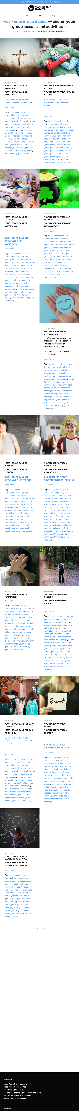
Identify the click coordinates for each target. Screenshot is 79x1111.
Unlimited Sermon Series (14, 1090)
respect (60, 778)
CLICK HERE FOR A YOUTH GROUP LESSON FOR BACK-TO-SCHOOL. (19, 741)
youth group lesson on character (58, 525)
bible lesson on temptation (22, 608)
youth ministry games (22, 151)
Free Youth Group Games (25, 21)
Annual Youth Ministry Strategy (17, 1096)
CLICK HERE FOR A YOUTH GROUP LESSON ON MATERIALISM (16, 241)
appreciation (54, 364)
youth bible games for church (57, 145)
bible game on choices (60, 619)
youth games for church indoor (57, 148)
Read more (9, 107)
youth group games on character (58, 522)
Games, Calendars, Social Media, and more (22, 1093)
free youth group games (21, 617)
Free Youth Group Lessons (15, 1084)
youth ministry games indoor (17, 154)
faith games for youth (59, 631)
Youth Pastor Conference (15, 1099)
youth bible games (65, 142)
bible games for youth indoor (56, 622)
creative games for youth (55, 373)
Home (16, 31)
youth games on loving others (57, 151)
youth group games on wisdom (18, 522)
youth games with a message (57, 154)
